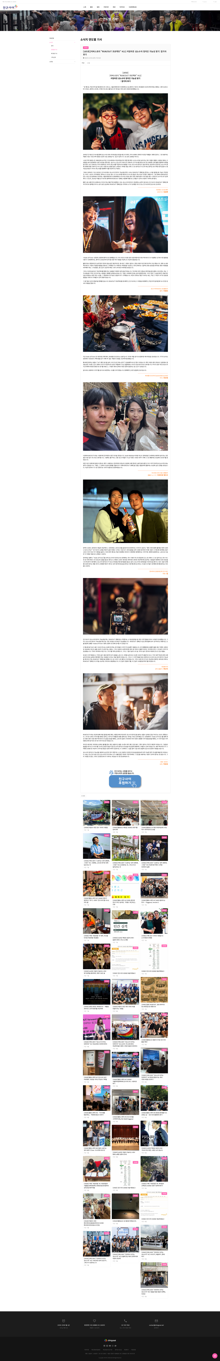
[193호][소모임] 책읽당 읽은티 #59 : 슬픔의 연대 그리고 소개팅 (123, 939)
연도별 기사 (117, 24)
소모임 (62, 61)
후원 (114, 7)
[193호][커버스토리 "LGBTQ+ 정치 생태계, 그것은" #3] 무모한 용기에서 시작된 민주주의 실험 (154, 865)
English (194, 1)
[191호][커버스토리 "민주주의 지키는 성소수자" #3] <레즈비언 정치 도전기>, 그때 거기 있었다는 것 (95, 1260)
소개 (84, 7)
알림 (98, 7)
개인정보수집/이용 (107, 1350)
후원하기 (126, 1350)
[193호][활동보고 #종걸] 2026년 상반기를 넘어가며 (125, 828)
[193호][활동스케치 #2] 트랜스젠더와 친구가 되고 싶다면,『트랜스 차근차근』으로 (124, 902)
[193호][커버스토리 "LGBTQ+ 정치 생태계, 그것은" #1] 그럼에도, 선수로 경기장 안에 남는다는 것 (96, 863)
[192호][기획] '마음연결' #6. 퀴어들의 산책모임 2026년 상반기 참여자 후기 (152, 1185)
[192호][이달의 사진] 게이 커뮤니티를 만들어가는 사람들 (124, 1007)
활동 (91, 7)
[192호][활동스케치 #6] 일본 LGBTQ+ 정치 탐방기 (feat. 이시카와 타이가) (95, 1149)
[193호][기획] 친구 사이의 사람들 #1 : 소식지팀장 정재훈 (152, 937)
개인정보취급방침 (95, 1350)
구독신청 (53, 57)
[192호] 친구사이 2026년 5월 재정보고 (124, 1188)
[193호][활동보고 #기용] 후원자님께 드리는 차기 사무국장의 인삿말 (154, 828)
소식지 (110, 24)
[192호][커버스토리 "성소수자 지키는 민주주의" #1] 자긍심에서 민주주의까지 (95, 1043)
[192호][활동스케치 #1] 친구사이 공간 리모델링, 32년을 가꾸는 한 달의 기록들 (95, 1078)
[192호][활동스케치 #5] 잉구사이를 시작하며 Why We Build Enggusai (123, 1118)
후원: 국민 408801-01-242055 (9, 1)
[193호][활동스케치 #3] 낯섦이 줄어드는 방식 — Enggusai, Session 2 (153, 901)
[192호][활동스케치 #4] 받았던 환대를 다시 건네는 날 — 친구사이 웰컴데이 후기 (154, 1114)
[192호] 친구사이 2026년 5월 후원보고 (152, 1219)
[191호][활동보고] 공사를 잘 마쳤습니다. (125, 1221)
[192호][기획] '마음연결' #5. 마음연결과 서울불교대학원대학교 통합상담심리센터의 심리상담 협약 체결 (96, 1186)
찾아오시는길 (118, 1350)
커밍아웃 (106, 7)
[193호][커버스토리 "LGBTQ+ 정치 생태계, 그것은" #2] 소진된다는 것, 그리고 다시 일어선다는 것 (125, 865)
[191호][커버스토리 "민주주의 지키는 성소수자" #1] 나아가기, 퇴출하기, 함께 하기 (153, 1254)
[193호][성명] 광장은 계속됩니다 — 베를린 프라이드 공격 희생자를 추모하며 (96, 1007)
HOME (101, 24)
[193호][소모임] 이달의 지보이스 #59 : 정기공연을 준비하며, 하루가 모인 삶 (95, 972)
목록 (84, 796)
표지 (52, 46)
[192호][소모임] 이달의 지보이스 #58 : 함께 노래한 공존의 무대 (124, 1153)
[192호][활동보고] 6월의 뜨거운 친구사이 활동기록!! (153, 1041)
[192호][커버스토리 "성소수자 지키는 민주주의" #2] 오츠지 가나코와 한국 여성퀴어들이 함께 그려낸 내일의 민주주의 (125, 1044)
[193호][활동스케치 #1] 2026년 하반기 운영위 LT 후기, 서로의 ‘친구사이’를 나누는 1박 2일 (96, 900)
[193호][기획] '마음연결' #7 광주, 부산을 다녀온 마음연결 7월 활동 (96, 937)
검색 (215, 1)
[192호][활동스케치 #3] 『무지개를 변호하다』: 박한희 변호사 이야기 (94, 1114)
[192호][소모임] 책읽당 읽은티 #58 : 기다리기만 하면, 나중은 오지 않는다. (152, 1149)
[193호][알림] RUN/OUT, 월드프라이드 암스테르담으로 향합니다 (153, 1005)
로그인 (205, 1)
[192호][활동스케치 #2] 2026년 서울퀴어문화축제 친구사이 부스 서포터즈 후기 (125, 1081)
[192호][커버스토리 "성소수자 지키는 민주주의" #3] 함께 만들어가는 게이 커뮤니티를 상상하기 (152, 1077)
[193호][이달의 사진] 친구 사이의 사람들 (96, 827)
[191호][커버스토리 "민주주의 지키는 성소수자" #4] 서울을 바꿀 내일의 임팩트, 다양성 (153, 1292)
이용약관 (86, 1350)
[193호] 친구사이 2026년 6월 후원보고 (124, 973)
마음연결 (51, 38)
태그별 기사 (54, 53)
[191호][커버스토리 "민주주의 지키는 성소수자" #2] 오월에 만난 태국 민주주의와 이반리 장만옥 (125, 1256)
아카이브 (122, 7)
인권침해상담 (133, 7)
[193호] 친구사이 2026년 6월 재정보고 (152, 971)
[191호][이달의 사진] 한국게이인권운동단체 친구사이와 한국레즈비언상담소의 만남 (94, 1223)
